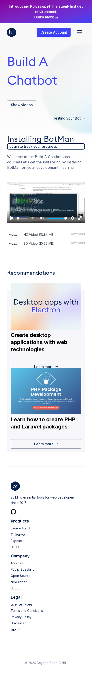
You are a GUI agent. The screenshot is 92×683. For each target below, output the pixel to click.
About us (17, 563)
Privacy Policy (21, 617)
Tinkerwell (18, 534)
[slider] (22, 218)
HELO (15, 547)
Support (17, 588)
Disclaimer (18, 623)
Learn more (46, 17)
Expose (16, 541)
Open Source (21, 576)
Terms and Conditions (27, 610)
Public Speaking (23, 569)
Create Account (53, 32)
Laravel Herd (20, 528)
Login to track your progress (33, 146)
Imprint (15, 629)
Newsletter (19, 582)
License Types (21, 604)
